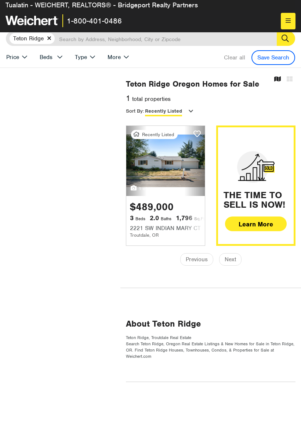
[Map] (277, 79)
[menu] (288, 21)
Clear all (234, 57)
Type (81, 57)
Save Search (273, 57)
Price (12, 57)
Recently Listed (163, 111)
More (114, 57)
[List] (289, 79)
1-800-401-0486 (94, 21)
